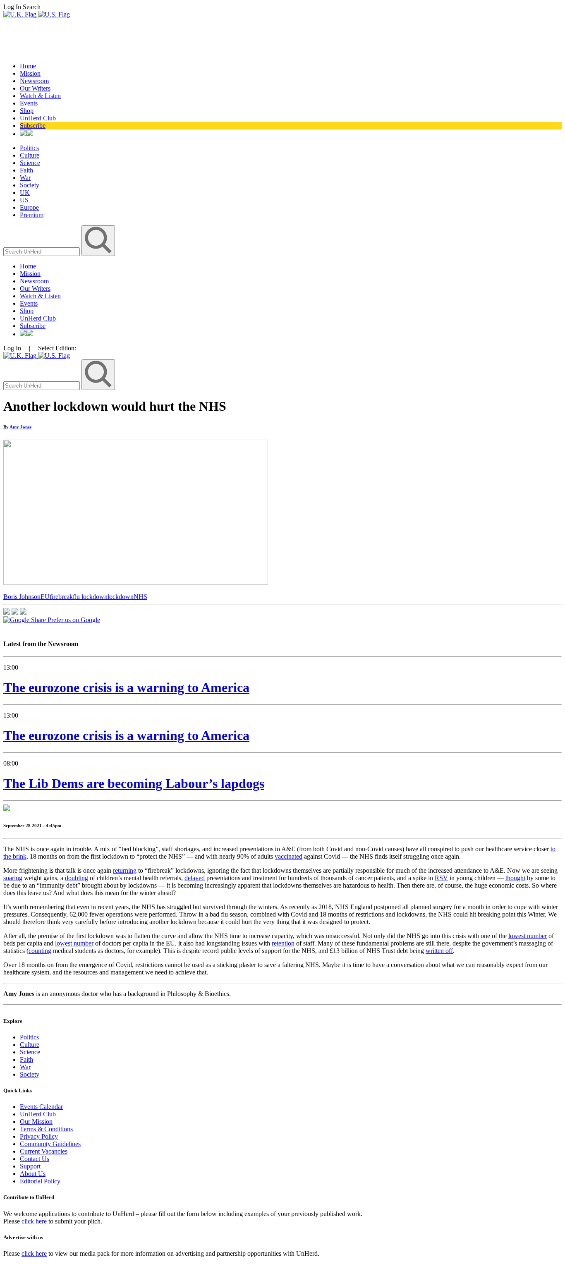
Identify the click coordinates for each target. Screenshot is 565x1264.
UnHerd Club (38, 118)
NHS (140, 596)
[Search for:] (42, 251)
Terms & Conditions (46, 1128)
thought (515, 877)
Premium (31, 214)
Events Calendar (41, 1106)
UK (25, 192)
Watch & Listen (40, 95)
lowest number (527, 935)
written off (439, 950)
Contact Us (34, 1158)
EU (45, 596)
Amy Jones (20, 426)
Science (30, 162)
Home (28, 65)
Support (30, 1166)
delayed (194, 877)
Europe (29, 207)
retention (283, 943)
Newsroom (34, 80)
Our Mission (36, 1121)
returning (124, 870)
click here (34, 1221)
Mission (30, 73)
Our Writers (35, 88)
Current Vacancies (43, 1151)
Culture (29, 155)
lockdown (121, 596)
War (25, 177)
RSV (441, 877)
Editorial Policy (40, 1181)
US (24, 199)
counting (40, 950)
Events (29, 103)
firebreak (61, 596)
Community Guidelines (50, 1143)
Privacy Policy (39, 1136)
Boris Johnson (22, 596)
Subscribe (32, 125)
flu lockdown (90, 596)
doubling (76, 877)
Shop (27, 110)
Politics (29, 147)
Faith (26, 170)
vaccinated (288, 856)
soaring (12, 877)
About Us (32, 1173)
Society (29, 185)
